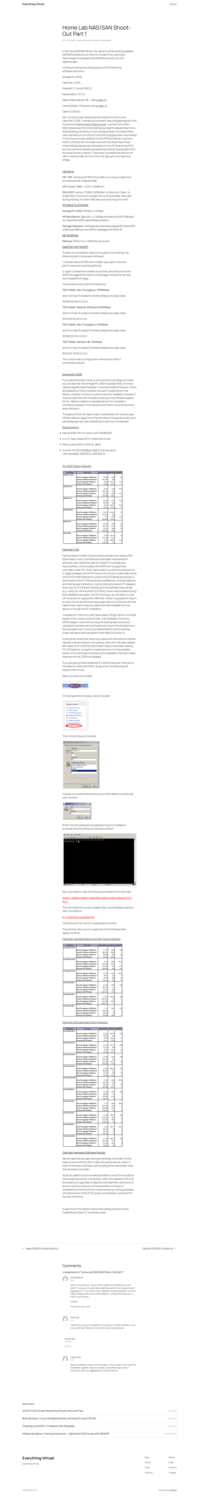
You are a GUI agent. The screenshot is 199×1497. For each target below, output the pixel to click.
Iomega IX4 (89, 40)
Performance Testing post (91, 124)
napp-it (101, 100)
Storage (96, 40)
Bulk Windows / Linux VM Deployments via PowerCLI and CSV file (59, 1418)
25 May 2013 (74, 1317)
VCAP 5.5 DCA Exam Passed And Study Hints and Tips (52, 1410)
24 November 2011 (76, 1277)
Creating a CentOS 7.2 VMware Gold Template (48, 1426)
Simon (72, 40)
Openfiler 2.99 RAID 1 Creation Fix (158, 1248)
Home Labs (80, 40)
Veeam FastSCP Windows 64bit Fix (42, 1248)
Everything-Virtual (33, 4)
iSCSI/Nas (68, 1341)
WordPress (173, 1490)
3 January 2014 (70, 1338)
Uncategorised (105, 40)
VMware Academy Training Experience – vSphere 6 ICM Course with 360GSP (65, 1433)
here (105, 275)
